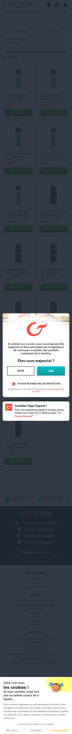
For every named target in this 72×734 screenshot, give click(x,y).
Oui (51, 371)
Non (20, 371)
